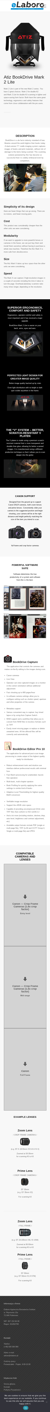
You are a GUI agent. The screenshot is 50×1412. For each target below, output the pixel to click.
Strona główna (9, 1384)
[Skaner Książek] (28, 6)
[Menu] (42, 6)
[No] (46, 1402)
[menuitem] (36, 6)
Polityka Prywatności (12, 1390)
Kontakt (7, 1387)
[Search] (36, 6)
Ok (25, 1408)
